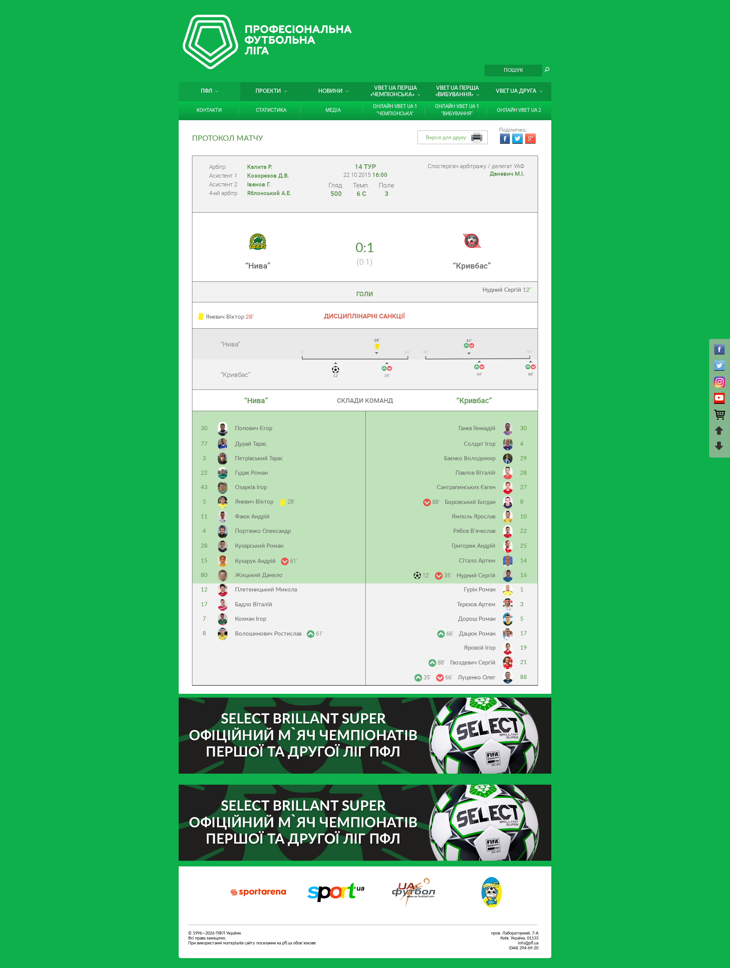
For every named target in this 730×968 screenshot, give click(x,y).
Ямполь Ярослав (473, 517)
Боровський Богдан (470, 502)
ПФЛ (206, 91)
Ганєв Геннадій (477, 428)
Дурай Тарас (251, 444)
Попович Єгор (253, 428)
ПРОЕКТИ (268, 91)
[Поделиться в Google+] (530, 139)
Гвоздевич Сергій (472, 663)
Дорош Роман (476, 619)
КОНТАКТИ (209, 109)
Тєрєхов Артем (476, 604)
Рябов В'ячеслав (474, 531)
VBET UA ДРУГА (516, 91)
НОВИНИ (330, 91)
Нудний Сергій (506, 290)
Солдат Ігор (479, 444)
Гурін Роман (479, 590)
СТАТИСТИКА (271, 109)
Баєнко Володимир (469, 458)
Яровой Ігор (479, 648)
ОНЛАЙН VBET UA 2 (519, 109)
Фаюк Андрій (252, 517)
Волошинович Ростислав (269, 634)
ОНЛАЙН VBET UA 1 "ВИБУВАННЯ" (457, 110)
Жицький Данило (258, 575)
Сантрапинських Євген (466, 487)
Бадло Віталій (253, 604)
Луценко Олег (476, 677)
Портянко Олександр (263, 531)
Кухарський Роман (259, 546)
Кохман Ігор (250, 619)
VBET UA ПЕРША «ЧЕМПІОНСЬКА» (393, 91)
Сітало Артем (477, 561)
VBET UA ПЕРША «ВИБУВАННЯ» (457, 91)
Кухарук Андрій (256, 561)
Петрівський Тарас (259, 458)
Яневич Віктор (255, 502)
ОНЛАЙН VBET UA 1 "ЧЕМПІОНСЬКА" (395, 110)
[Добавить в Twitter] (517, 139)
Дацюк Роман (477, 634)
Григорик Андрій (473, 546)
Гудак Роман (251, 473)
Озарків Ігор (251, 487)
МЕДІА (333, 109)
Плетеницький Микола (266, 590)
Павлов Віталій (475, 473)
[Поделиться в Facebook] (504, 139)
